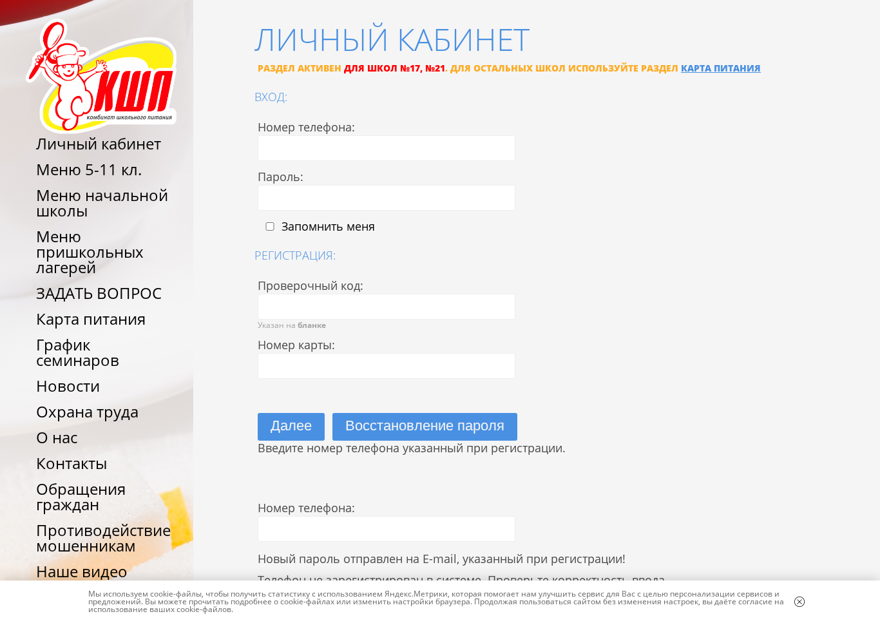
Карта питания (91, 318)
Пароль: (280, 176)
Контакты (71, 463)
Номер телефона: (306, 127)
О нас (56, 437)
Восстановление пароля (424, 425)
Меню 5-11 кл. (89, 169)
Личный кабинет (98, 143)
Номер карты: (296, 344)
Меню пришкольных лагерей (90, 251)
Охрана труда (87, 411)
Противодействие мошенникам (103, 537)
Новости (68, 385)
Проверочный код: (310, 285)
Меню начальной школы (102, 202)
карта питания (721, 68)
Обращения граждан (81, 496)
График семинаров (77, 352)
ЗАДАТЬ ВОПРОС (99, 292)
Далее (291, 425)
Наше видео (82, 571)
